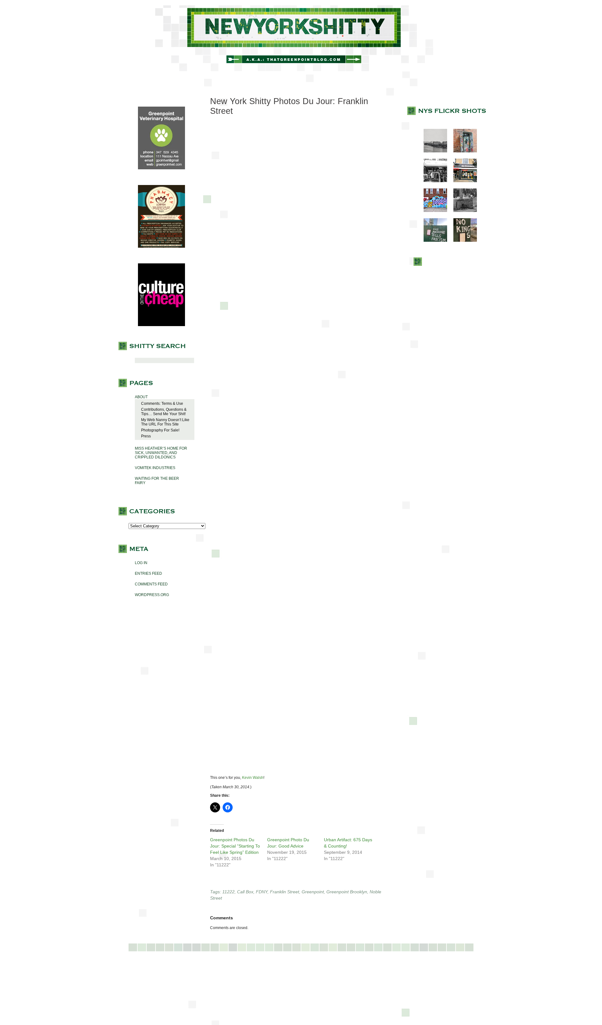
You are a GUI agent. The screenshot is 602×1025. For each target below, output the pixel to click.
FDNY (261, 891)
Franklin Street (284, 891)
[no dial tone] (462, 151)
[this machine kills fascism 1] (432, 240)
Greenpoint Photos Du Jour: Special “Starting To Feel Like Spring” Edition (235, 846)
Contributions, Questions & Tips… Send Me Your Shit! (164, 411)
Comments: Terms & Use (162, 403)
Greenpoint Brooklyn (346, 891)
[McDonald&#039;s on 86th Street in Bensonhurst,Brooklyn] (462, 181)
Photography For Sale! (160, 430)
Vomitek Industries (155, 468)
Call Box (245, 891)
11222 (228, 891)
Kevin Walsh (252, 777)
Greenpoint (313, 891)
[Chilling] (462, 211)
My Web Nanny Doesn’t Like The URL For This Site (165, 422)
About (141, 397)
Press (146, 436)
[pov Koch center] (432, 151)
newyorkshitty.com (301, 38)
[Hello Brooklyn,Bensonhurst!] (432, 211)
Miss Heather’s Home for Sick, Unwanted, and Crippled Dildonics (161, 452)
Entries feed (148, 573)
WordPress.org (152, 595)
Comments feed (151, 584)
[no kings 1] (462, 240)
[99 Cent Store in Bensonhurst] (432, 181)
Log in (141, 563)
